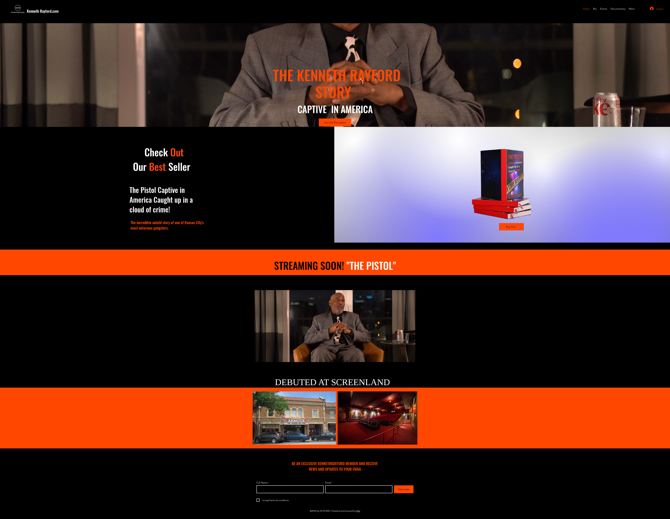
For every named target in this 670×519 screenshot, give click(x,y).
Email (328, 482)
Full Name (262, 482)
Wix (358, 511)
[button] (410, 367)
